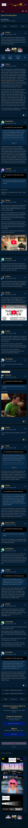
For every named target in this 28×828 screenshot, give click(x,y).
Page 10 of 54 (14, 26)
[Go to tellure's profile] (2, 65)
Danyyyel (8, 258)
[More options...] (25, 33)
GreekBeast (5, 19)
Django (7, 200)
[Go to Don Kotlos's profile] (2, 360)
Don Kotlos (9, 359)
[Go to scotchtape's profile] (2, 622)
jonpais (7, 32)
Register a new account (14, 723)
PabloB (7, 570)
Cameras (13, 21)
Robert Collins (20, 175)
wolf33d (8, 169)
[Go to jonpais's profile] (2, 33)
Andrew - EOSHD (9, 690)
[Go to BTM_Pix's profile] (2, 376)
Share (14, 743)
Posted (10, 34)
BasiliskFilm (9, 121)
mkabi (7, 446)
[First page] (2, 26)
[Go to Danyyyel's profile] (2, 259)
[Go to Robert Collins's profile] (2, 523)
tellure (7, 64)
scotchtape (9, 622)
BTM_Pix (8, 375)
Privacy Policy (17, 822)
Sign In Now (14, 734)
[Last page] (26, 26)
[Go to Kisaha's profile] (2, 332)
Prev (5, 26)
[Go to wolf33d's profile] (2, 169)
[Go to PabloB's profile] (2, 570)
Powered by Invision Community (14, 825)
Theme (9, 822)
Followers (14, 746)
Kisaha (7, 331)
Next (23, 26)
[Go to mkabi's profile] (2, 446)
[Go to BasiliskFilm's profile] (2, 122)
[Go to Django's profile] (2, 201)
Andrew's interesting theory (8, 80)
